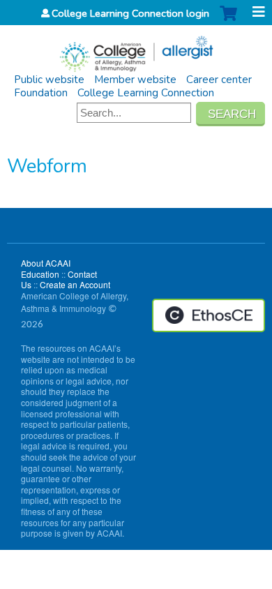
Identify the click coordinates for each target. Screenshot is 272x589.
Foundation (41, 93)
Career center (219, 80)
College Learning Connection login (130, 13)
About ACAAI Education (45, 268)
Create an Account (75, 284)
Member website (135, 80)
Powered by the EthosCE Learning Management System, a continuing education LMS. (208, 315)
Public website (49, 80)
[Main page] (136, 49)
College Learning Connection (145, 93)
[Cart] (228, 21)
